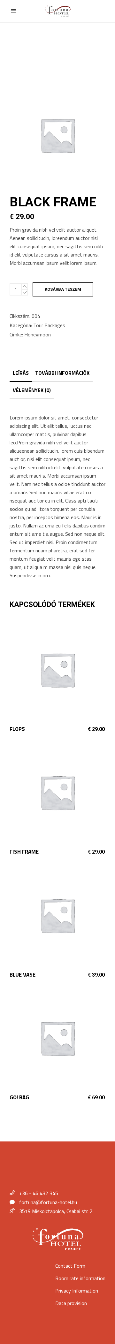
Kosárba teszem (63, 289)
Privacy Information (76, 1290)
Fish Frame (24, 852)
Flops (17, 729)
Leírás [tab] (21, 373)
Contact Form (70, 1266)
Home (16, 38)
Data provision (71, 1303)
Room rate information (80, 1278)
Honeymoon (37, 334)
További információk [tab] (62, 373)
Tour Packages (62, 38)
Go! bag (19, 1097)
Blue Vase (22, 975)
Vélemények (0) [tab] (32, 390)
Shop (34, 38)
